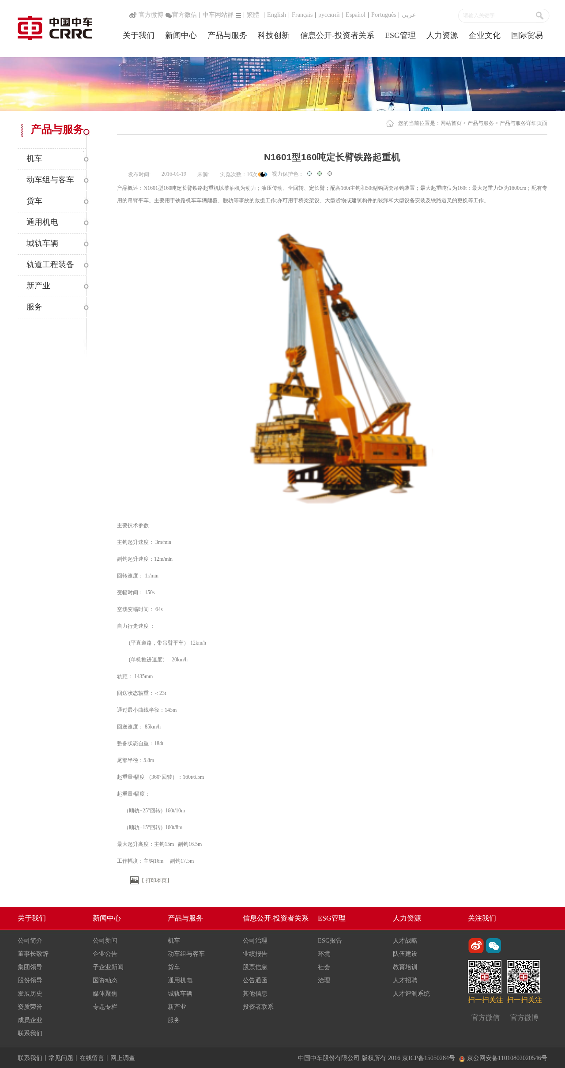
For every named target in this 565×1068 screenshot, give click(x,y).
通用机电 (180, 980)
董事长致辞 (33, 954)
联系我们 (30, 1033)
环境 (324, 954)
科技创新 (274, 35)
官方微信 (184, 14)
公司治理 (255, 940)
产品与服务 (227, 35)
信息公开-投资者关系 (337, 35)
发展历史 (30, 993)
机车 (174, 940)
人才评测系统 (411, 993)
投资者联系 (258, 1007)
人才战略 (405, 940)
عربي (409, 14)
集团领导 (30, 967)
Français (302, 14)
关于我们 (138, 35)
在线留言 (91, 1058)
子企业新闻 (108, 967)
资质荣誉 (30, 1007)
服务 (174, 1020)
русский (329, 14)
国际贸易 (527, 35)
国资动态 (105, 980)
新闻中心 (181, 35)
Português (383, 14)
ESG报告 (330, 940)
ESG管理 (400, 35)
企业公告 (105, 954)
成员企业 (30, 1020)
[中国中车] (55, 27)
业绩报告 (255, 954)
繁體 (253, 14)
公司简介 (30, 940)
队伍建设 (405, 954)
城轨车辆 (180, 993)
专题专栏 (105, 1007)
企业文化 (485, 35)
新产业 (177, 1007)
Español (355, 14)
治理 (324, 980)
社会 (324, 967)
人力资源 (442, 35)
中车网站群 (218, 14)
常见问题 (61, 1058)
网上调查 (122, 1058)
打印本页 (156, 880)
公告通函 (255, 980)
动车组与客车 (186, 954)
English (276, 14)
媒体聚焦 (105, 993)
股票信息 (255, 967)
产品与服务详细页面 (523, 123)
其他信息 (255, 993)
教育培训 (405, 967)
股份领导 (30, 980)
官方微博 (150, 14)
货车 (174, 967)
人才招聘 (405, 980)
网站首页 (451, 123)
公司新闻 (105, 940)
